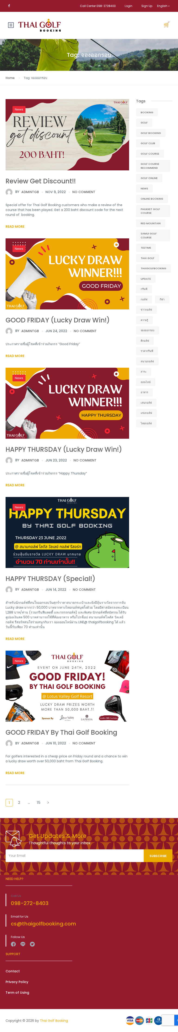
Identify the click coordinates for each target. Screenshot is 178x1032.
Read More (15, 226)
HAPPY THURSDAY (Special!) (50, 578)
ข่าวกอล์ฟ (146, 310)
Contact (13, 971)
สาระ (143, 371)
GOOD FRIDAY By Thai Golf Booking (61, 732)
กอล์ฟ (144, 299)
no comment (83, 192)
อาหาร (144, 392)
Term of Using (17, 992)
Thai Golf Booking (54, 1020)
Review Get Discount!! (41, 181)
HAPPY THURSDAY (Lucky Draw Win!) (64, 449)
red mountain (151, 223)
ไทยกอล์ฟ (146, 423)
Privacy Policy (17, 982)
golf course (150, 154)
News (19, 109)
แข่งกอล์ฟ (146, 413)
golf (144, 122)
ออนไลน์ (146, 382)
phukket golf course (150, 211)
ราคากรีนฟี (147, 351)
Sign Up (146, 6)
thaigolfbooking (153, 268)
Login (128, 6)
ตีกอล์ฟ (145, 341)
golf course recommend (150, 166)
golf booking (151, 133)
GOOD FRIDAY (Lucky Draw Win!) (58, 320)
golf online (149, 178)
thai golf (147, 258)
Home (10, 78)
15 (38, 802)
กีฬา (162, 299)
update (146, 279)
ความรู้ (144, 320)
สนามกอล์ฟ (147, 361)
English (162, 6)
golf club (148, 143)
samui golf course (149, 235)
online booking (152, 199)
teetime (146, 248)
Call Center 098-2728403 (98, 6)
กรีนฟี (144, 289)
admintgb (27, 191)
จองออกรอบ (147, 330)
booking (147, 112)
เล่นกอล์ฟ (146, 403)
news (144, 188)
